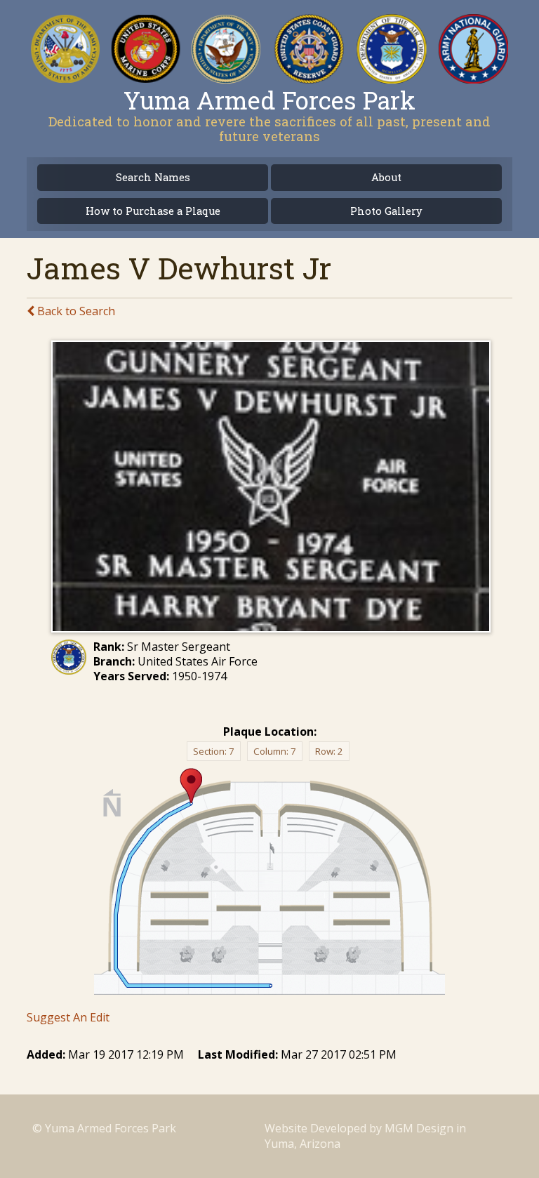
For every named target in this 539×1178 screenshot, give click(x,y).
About (386, 177)
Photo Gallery (386, 211)
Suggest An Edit (68, 1017)
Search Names (153, 177)
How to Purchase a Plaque (153, 211)
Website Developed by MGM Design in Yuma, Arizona (365, 1135)
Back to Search (74, 311)
